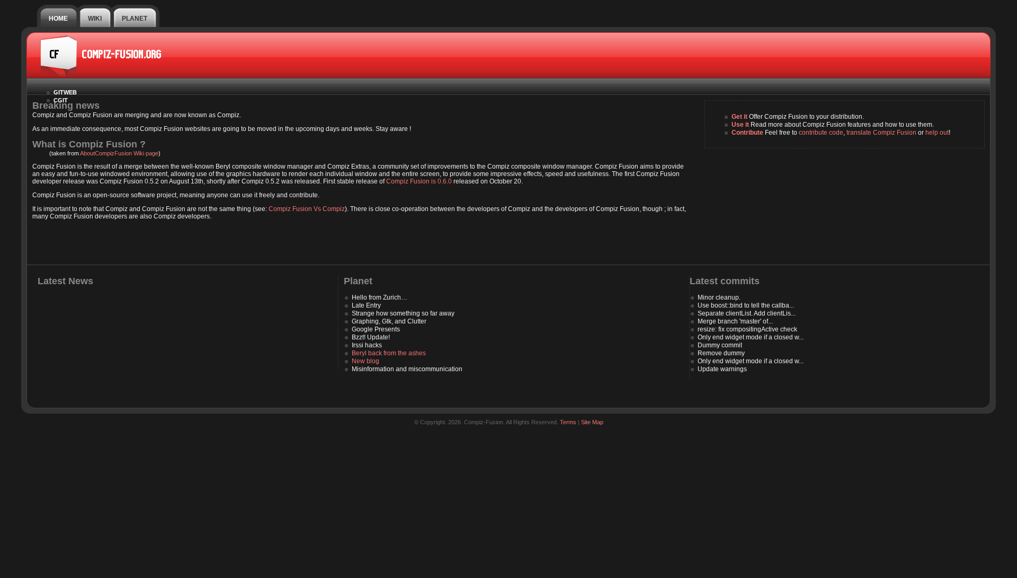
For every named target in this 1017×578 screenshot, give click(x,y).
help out (937, 132)
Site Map (592, 422)
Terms (568, 422)
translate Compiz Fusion (881, 132)
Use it (740, 124)
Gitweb (65, 92)
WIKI (95, 18)
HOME (58, 18)
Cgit (60, 100)
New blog (365, 361)
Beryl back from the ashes (389, 353)
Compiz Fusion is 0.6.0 (419, 181)
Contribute (747, 132)
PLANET (134, 18)
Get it (739, 116)
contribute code (821, 132)
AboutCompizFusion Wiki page (119, 153)
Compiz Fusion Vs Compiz (307, 209)
